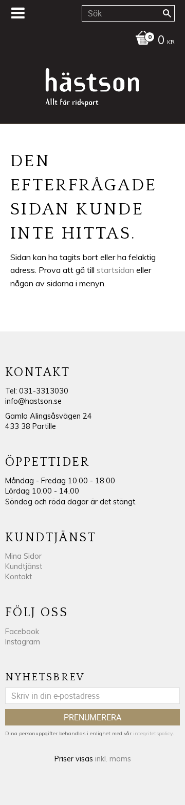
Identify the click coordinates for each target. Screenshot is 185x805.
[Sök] (167, 13)
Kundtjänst (23, 566)
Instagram (22, 641)
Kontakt (18, 576)
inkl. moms (113, 758)
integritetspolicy (153, 733)
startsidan (115, 270)
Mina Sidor (23, 556)
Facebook (22, 631)
